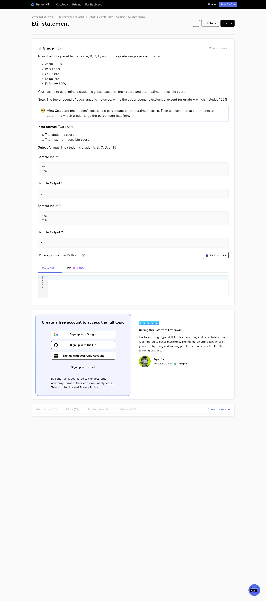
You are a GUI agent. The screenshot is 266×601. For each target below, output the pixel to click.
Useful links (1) (98, 409)
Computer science (42, 16)
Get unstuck (218, 255)
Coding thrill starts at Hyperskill (160, 330)
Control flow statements (130, 16)
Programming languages (70, 16)
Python (92, 16)
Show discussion (219, 409)
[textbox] (138, 287)
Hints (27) (72, 409)
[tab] (50, 268)
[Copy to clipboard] (222, 168)
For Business (93, 4)
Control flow (106, 16)
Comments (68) (46, 409)
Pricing (77, 4)
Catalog (61, 4)
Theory (227, 23)
